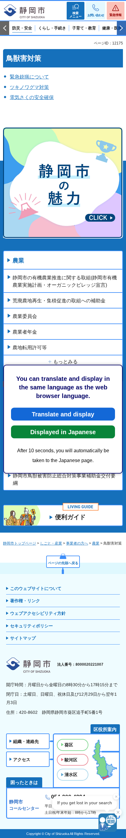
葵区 (69, 744)
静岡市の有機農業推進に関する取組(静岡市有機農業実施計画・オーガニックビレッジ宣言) (65, 281)
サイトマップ (23, 638)
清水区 (71, 774)
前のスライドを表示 (4, 28)
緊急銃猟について (29, 76)
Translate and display (63, 414)
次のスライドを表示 (121, 28)
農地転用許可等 (30, 347)
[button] (75, 11)
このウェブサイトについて (35, 588)
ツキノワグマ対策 (29, 87)
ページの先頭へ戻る (63, 563)
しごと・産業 (51, 543)
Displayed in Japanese (63, 431)
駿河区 (71, 759)
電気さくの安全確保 (32, 97)
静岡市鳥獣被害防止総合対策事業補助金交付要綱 (64, 479)
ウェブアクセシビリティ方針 (38, 613)
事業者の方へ (77, 543)
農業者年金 (25, 332)
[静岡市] (24, 12)
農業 (18, 260)
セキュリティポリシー (31, 625)
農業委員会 (25, 316)
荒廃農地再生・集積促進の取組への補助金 (59, 300)
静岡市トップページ (19, 543)
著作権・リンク (25, 600)
